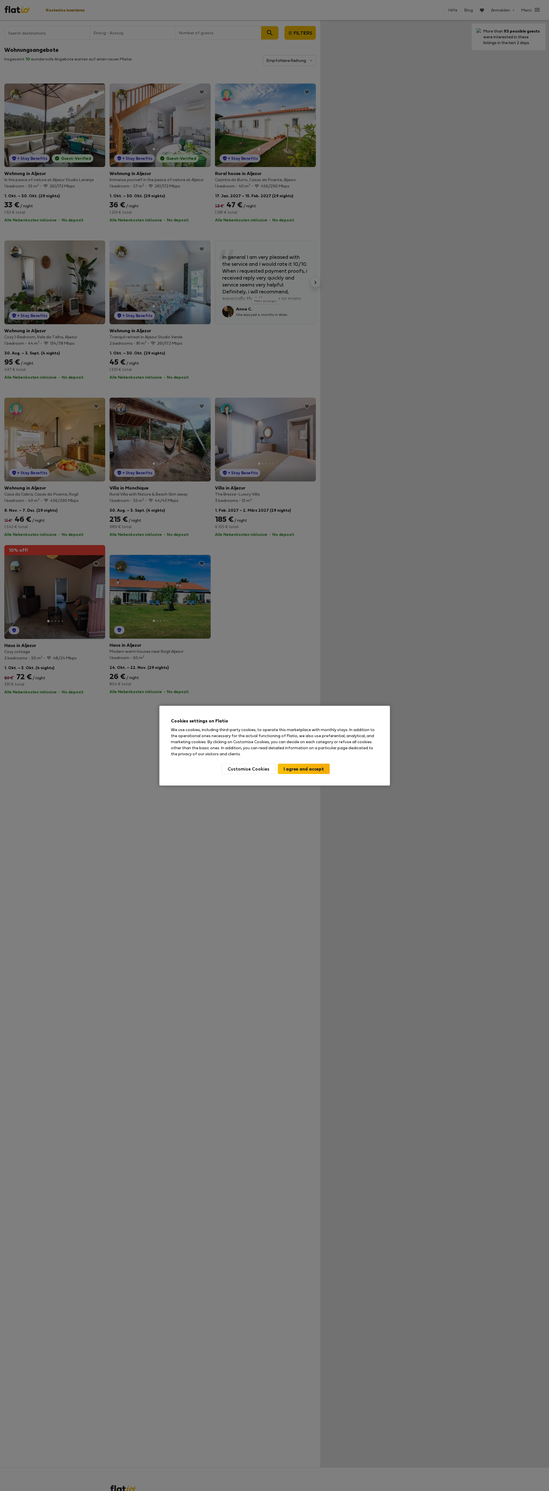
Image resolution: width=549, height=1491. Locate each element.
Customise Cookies (248, 769)
